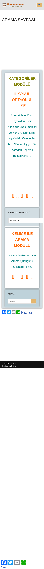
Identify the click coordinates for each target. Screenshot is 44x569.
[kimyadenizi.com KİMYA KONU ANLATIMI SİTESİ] (13, 5)
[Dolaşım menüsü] (39, 5)
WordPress (11, 363)
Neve (4, 363)
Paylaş (26, 312)
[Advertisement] (22, 47)
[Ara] (33, 301)
